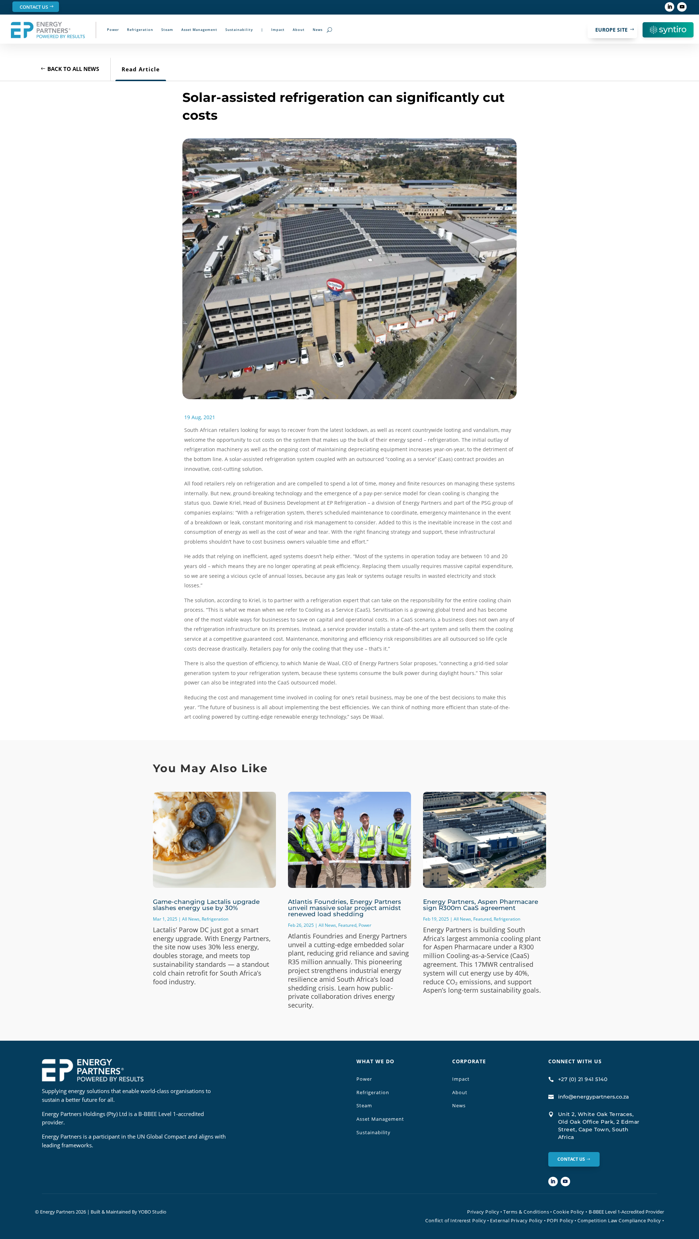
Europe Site (611, 29)
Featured (347, 925)
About (299, 29)
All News (191, 919)
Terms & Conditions (526, 1211)
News (318, 29)
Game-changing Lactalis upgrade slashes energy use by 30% (206, 905)
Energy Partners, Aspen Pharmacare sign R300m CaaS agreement (480, 905)
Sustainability (239, 29)
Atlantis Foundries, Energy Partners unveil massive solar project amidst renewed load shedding (344, 908)
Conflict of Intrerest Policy (455, 1220)
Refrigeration (140, 29)
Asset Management (199, 29)
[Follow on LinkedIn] (669, 7)
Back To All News (73, 68)
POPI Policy (560, 1220)
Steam (167, 29)
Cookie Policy (570, 1211)
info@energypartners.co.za (593, 1096)
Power (113, 29)
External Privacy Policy (516, 1220)
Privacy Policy (483, 1211)
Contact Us (34, 7)
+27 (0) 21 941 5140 (583, 1079)
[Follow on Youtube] (682, 7)
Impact (278, 29)
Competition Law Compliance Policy (619, 1220)
